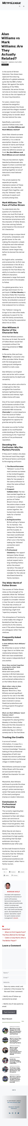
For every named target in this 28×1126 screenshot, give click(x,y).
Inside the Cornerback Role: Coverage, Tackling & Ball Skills (15, 1061)
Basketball (5, 64)
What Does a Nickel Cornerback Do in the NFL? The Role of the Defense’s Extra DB (15, 1079)
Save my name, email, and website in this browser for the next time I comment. (14, 988)
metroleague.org (14, 1102)
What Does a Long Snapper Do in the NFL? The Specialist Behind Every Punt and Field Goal (15, 1031)
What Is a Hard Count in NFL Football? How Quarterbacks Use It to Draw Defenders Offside (15, 1051)
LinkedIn (15, 918)
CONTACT (14, 1108)
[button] (20, 6)
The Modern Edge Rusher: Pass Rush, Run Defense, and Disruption (15, 1070)
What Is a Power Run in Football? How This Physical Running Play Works (15, 1040)
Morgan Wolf (4, 62)
